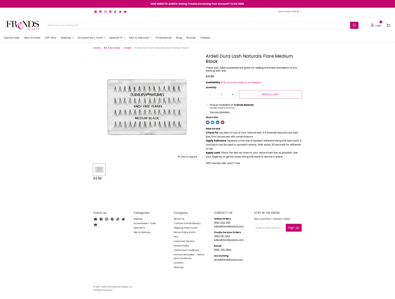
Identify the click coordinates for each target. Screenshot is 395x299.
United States (288, 11)
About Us (179, 218)
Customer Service (184, 241)
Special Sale (12, 37)
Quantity (211, 87)
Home (97, 48)
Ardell (127, 48)
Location (179, 262)
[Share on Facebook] (208, 122)
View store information (220, 112)
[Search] (354, 25)
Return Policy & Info (185, 232)
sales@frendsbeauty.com (229, 226)
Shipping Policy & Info (186, 227)
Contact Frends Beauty (187, 223)
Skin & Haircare (139, 37)
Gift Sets (50, 37)
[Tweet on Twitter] (212, 122)
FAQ (176, 236)
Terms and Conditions (186, 250)
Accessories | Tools (91, 37)
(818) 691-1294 (222, 236)
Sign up (293, 227)
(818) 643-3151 (222, 222)
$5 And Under (112, 48)
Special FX (116, 37)
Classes (205, 37)
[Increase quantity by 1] (233, 94)
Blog (179, 37)
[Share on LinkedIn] (217, 122)
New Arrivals (32, 37)
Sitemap (179, 267)
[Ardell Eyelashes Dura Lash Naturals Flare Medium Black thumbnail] (99, 170)
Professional (164, 37)
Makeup (66, 37)
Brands (191, 37)
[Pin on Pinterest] (222, 122)
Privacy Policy (181, 245)
